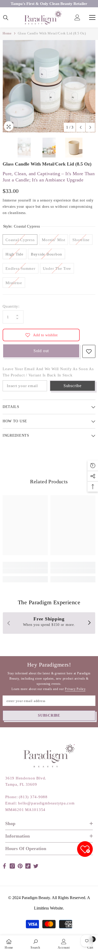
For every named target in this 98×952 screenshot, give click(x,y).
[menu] (92, 17)
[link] (25, 570)
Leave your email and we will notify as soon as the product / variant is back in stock (48, 372)
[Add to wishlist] (88, 351)
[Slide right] (89, 623)
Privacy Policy (75, 689)
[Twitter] (35, 866)
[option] (49, 86)
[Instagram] (12, 866)
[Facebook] (4, 866)
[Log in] (77, 17)
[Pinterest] (20, 866)
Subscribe (73, 385)
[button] (80, 127)
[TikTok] (28, 866)
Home (7, 33)
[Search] (6, 18)
